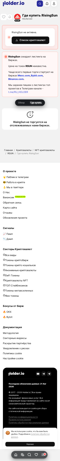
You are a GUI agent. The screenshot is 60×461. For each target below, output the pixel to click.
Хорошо (30, 444)
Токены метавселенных (19, 290)
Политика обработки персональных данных (29, 422)
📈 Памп (8, 233)
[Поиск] (40, 3)
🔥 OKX (7, 311)
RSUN (11, 153)
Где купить (36, 102)
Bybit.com (37, 75)
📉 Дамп (8, 239)
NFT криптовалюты (45, 150)
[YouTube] (38, 373)
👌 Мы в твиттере (13, 187)
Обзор (21, 102)
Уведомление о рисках (16, 348)
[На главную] (16, 455)
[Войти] (54, 3)
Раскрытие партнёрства (17, 343)
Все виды (10, 255)
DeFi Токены (12, 275)
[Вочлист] (36, 455)
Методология (11, 333)
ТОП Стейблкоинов (16, 285)
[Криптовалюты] (23, 455)
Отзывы (7, 212)
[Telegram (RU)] (49, 373)
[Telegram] (43, 373)
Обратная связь (12, 202)
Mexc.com (24, 75)
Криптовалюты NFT (16, 280)
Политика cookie (12, 353)
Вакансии (8, 197)
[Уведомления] (47, 3)
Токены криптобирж (16, 260)
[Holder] (16, 374)
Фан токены (12, 295)
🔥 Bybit (7, 317)
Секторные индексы (15, 338)
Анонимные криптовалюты (20, 270)
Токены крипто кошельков (20, 265)
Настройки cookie (13, 358)
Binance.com (16, 79)
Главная (8, 150)
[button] (29, 455)
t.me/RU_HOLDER (18, 92)
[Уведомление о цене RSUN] (9, 17)
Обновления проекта (15, 217)
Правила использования (20, 420)
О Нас (6, 192)
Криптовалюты (23, 150)
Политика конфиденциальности (23, 417)
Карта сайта (10, 207)
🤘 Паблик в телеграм (16, 177)
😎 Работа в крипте (14, 182)
